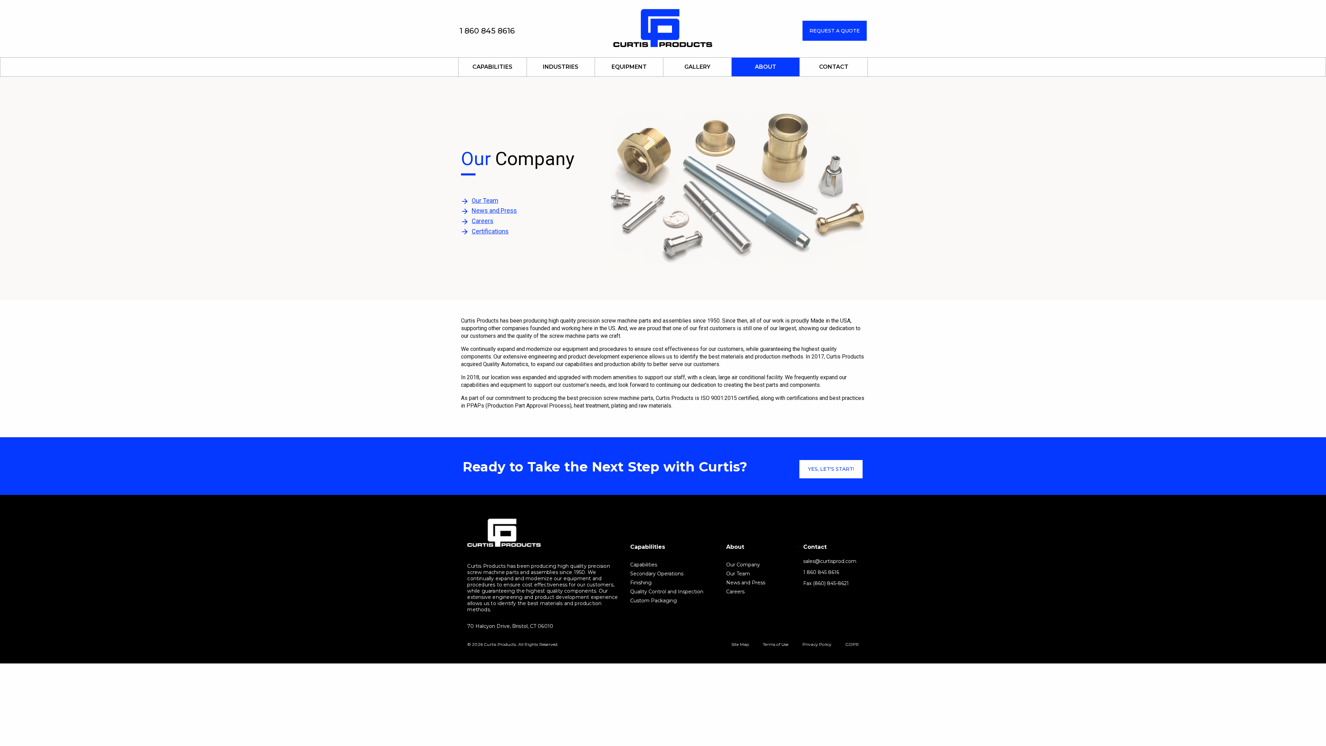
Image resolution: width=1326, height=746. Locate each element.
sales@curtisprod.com (829, 561)
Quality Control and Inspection (666, 591)
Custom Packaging (653, 600)
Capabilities (492, 67)
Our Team (485, 200)
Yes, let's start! (831, 469)
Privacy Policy (817, 644)
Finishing (641, 582)
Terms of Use (775, 644)
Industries (560, 67)
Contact (833, 67)
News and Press (494, 210)
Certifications (490, 231)
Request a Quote (834, 31)
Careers (482, 220)
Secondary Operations (656, 573)
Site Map (740, 644)
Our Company (743, 564)
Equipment (629, 67)
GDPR (852, 644)
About (765, 67)
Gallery (697, 67)
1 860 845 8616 (487, 31)
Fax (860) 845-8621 (826, 583)
